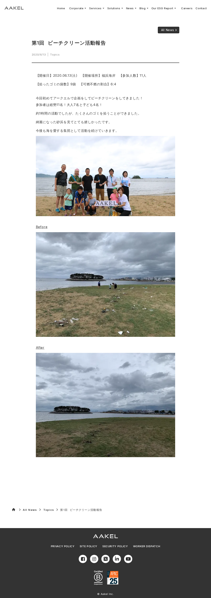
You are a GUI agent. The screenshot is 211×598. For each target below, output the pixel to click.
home (14, 510)
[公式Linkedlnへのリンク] (117, 559)
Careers (187, 8)
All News (30, 509)
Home (61, 8)
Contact (201, 8)
